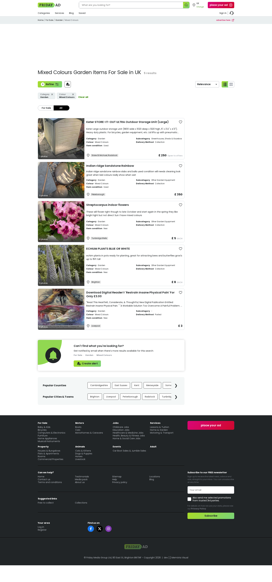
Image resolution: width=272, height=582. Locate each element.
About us (80, 482)
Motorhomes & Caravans (89, 432)
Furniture (43, 435)
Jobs (116, 423)
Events (117, 446)
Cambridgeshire (99, 385)
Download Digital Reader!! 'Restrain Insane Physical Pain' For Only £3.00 (130, 294)
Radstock (150, 396)
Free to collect (46, 502)
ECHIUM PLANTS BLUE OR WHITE (108, 249)
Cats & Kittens (83, 450)
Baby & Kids (44, 427)
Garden (59, 20)
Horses (78, 456)
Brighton (94, 396)
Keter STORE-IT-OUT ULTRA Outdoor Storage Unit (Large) (127, 122)
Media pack (81, 479)
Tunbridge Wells (170, 396)
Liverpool (111, 396)
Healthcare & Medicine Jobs (128, 432)
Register (42, 529)
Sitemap (117, 476)
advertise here (223, 20)
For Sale (49, 20)
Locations (154, 476)
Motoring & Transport (161, 432)
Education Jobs (121, 430)
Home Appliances (47, 438)
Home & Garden (159, 430)
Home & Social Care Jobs (126, 438)
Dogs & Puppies (83, 453)
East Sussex (121, 385)
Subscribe (210, 516)
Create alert (90, 363)
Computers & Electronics (51, 432)
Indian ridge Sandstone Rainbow (110, 166)
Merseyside (152, 385)
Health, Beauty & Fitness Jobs (129, 435)
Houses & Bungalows (49, 450)
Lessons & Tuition (159, 427)
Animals (80, 446)
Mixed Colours (66, 95)
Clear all (83, 97)
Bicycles (42, 430)
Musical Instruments (49, 441)
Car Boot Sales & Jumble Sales (129, 450)
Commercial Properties (50, 459)
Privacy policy (119, 482)
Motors (79, 423)
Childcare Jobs (121, 427)
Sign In (223, 13)
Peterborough (130, 396)
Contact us (44, 479)
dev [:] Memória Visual (176, 557)
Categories (44, 13)
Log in (41, 527)
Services (59, 13)
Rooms (41, 456)
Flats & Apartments (48, 453)
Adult (153, 446)
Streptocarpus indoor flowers (107, 205)
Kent (136, 385)
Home (40, 20)
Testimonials (82, 476)
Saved (82, 13)
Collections (81, 502)
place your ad (219, 5)
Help (114, 479)
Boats (78, 427)
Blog (71, 13)
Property (43, 446)
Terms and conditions (50, 482)
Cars (77, 430)
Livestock (80, 459)
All (61, 108)
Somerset (170, 385)
